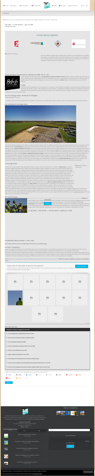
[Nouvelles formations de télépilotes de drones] (6, 449)
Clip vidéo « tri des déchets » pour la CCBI (19, 25)
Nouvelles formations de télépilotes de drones (27, 448)
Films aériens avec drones (10, 26)
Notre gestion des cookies (37, 473)
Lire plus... (8, 382)
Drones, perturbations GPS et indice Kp (27, 434)
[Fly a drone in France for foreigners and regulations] (6, 443)
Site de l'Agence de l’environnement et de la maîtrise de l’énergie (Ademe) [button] (23, 358)
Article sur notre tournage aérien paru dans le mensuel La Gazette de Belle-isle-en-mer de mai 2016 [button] (29, 367)
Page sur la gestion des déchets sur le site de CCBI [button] (18, 354)
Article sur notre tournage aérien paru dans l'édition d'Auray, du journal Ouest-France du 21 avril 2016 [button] (29, 362)
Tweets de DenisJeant (70, 435)
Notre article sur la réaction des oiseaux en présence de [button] (21, 337)
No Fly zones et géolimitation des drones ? (27, 462)
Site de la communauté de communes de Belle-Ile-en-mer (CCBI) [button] (21, 346)
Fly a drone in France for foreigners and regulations (27, 441)
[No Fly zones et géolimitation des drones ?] (6, 463)
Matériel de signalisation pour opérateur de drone (27, 455)
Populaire (10, 430)
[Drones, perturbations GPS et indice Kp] (6, 436)
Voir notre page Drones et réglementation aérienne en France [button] (21, 333)
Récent (24, 430)
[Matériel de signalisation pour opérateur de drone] (6, 456)
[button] (84, 5)
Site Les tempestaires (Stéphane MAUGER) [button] (17, 342)
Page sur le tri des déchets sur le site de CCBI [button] (17, 350)
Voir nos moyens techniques (37, 419)
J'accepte (47, 203)
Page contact (25, 427)
